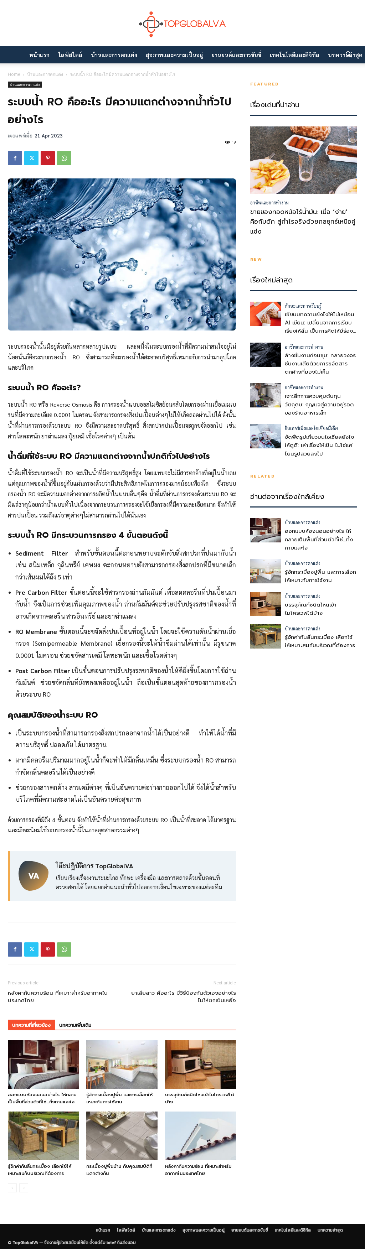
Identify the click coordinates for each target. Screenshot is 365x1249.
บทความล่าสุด (330, 1230)
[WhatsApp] (64, 158)
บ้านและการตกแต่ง (114, 54)
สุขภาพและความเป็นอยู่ (174, 54)
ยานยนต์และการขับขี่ (236, 54)
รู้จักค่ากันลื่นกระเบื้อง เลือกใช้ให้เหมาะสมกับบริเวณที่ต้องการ (39, 1170)
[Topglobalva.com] (182, 24)
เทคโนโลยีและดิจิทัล (294, 54)
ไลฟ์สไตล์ (70, 54)
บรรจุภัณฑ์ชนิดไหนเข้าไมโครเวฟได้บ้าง (310, 609)
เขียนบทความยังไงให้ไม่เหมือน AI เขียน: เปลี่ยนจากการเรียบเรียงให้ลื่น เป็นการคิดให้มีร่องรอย (319, 327)
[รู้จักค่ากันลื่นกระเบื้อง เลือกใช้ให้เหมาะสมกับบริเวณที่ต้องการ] (43, 1136)
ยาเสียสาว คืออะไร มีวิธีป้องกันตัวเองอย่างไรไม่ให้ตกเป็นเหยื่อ (183, 996)
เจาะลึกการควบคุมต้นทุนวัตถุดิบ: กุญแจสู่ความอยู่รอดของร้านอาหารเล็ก (319, 404)
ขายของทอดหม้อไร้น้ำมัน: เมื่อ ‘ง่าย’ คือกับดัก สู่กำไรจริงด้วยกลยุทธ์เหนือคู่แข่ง (302, 222)
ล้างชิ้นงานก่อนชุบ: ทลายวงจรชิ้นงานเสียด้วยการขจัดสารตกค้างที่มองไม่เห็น (320, 364)
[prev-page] (12, 1187)
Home (14, 74)
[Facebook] (15, 158)
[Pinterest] (48, 158)
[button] (348, 55)
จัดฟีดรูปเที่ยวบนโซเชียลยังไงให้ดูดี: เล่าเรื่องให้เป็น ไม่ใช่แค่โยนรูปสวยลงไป (319, 445)
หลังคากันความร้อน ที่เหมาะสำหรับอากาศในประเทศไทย (58, 996)
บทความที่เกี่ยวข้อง (31, 1025)
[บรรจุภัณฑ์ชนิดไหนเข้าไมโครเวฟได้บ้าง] (200, 1064)
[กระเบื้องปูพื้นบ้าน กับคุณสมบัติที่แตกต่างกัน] (121, 1136)
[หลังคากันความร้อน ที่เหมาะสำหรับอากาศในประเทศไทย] (200, 1136)
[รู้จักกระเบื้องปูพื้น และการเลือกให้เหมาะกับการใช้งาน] (121, 1064)
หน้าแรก (39, 54)
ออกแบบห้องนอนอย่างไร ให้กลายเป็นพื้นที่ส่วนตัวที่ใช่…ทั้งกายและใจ (42, 1098)
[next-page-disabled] (23, 1187)
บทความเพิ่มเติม (75, 1025)
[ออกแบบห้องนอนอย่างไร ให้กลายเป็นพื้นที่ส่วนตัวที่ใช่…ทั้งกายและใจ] (43, 1064)
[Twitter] (31, 158)
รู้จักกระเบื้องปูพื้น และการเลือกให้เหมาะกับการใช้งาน (119, 1098)
